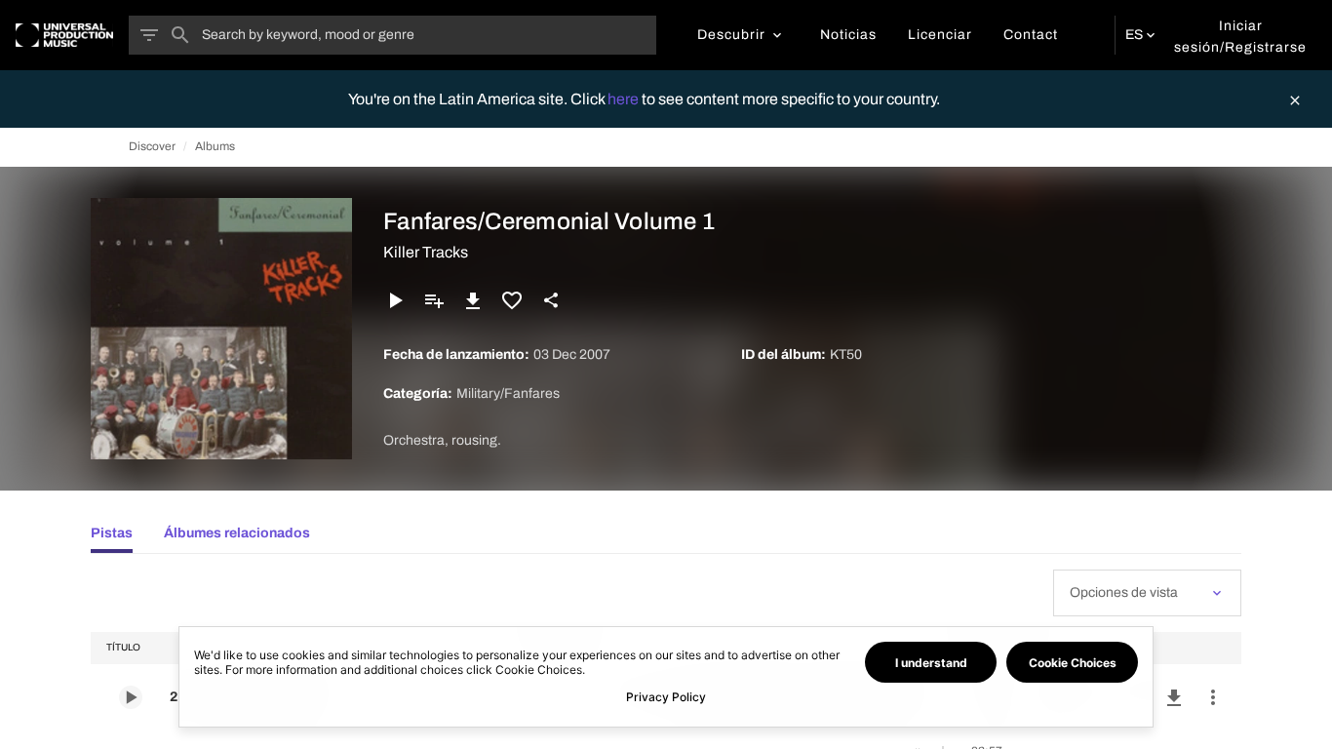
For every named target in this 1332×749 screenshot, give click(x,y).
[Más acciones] (1213, 697)
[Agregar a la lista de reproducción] (434, 300)
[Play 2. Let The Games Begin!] (130, 697)
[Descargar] (473, 300)
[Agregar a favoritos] (512, 300)
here (624, 99)
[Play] (395, 300)
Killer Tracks (425, 252)
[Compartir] (551, 300)
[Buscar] (180, 35)
